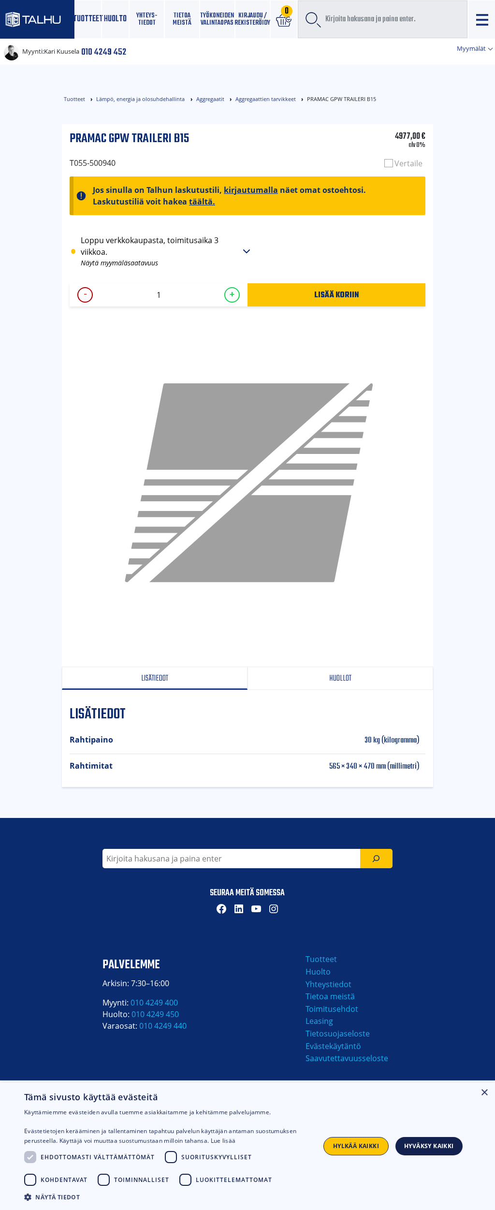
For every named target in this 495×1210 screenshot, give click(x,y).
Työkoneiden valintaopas (217, 19)
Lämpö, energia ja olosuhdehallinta (140, 98)
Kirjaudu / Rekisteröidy (252, 19)
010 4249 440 (163, 1025)
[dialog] (247, 1146)
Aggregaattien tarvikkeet (265, 98)
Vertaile (408, 163)
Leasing (319, 1021)
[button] (167, 1197)
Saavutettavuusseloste (347, 1058)
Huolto (115, 19)
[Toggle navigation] (481, 19)
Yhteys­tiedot (146, 19)
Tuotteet (88, 19)
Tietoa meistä (182, 19)
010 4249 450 (155, 1014)
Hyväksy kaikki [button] (429, 1146)
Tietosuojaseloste (338, 1033)
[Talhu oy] (37, 19)
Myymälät (472, 48)
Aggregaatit (210, 98)
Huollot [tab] (340, 678)
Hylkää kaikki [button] (356, 1146)
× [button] (484, 1092)
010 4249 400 (154, 1002)
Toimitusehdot (332, 1009)
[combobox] (382, 19)
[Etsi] (376, 858)
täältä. (202, 201)
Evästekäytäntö (333, 1046)
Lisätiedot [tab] (154, 678)
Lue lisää (223, 1141)
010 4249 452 (103, 51)
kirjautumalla (251, 190)
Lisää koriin (336, 294)
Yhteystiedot (328, 984)
